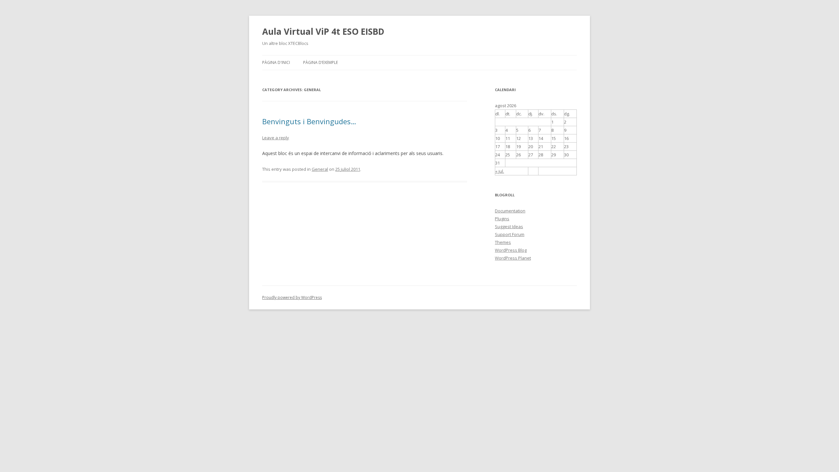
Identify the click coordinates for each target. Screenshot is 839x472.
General (320, 169)
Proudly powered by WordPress (292, 297)
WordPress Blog (511, 250)
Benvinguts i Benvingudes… (309, 121)
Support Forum (509, 234)
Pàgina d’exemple (320, 62)
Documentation (510, 211)
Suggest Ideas (509, 226)
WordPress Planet (513, 258)
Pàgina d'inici (276, 62)
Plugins (502, 219)
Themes (503, 242)
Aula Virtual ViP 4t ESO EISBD (323, 31)
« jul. (499, 171)
